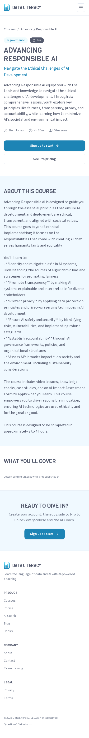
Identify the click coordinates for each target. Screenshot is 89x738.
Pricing (9, 608)
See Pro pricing (44, 159)
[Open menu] (81, 7)
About (8, 653)
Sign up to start (41, 145)
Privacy (9, 690)
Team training (13, 668)
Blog (7, 623)
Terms (8, 698)
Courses (10, 29)
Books (8, 631)
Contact (9, 660)
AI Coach (10, 616)
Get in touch (25, 725)
